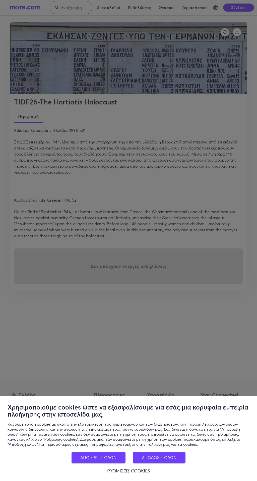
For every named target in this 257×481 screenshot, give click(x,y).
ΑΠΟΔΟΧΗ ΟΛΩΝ (159, 457)
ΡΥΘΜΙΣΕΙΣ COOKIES (128, 470)
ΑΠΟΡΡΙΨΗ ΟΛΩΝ (98, 457)
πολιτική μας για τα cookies (171, 444)
